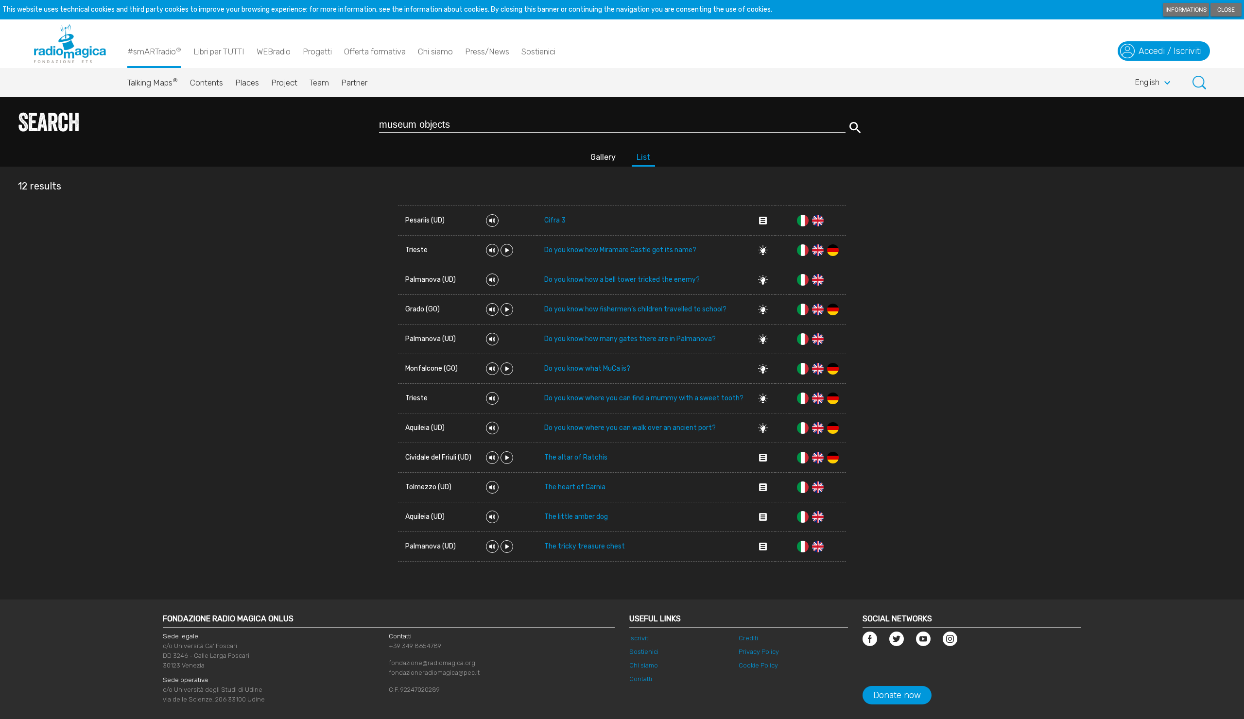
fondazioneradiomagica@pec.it (434, 672)
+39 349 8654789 (415, 646)
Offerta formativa (375, 51)
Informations (1186, 9)
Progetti (317, 51)
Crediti (748, 638)
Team (319, 82)
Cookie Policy (758, 665)
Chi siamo (435, 51)
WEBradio (274, 51)
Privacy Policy (759, 651)
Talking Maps (152, 82)
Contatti (640, 679)
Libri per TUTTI (218, 51)
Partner (354, 82)
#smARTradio (154, 51)
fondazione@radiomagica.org (432, 663)
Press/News (487, 51)
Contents (206, 82)
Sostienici (538, 51)
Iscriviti (639, 638)
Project (284, 82)
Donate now (897, 695)
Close (1226, 9)
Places (247, 82)
